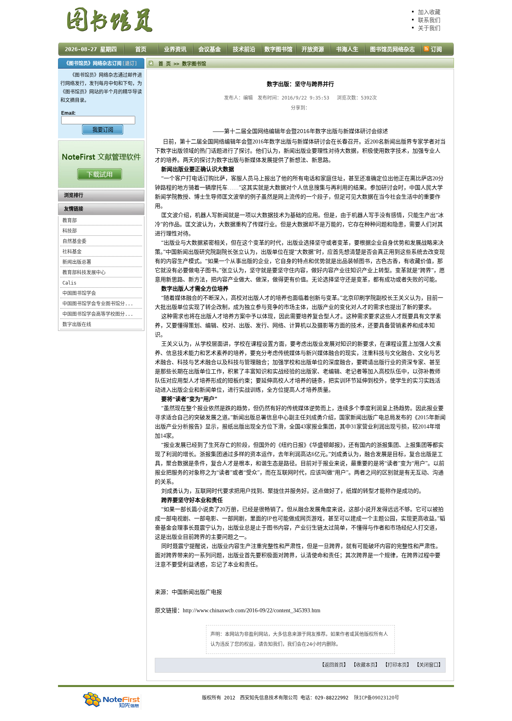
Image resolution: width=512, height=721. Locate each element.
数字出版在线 (76, 324)
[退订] (129, 63)
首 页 (164, 64)
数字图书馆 (278, 49)
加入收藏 (429, 12)
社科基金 (72, 252)
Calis (69, 283)
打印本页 (397, 665)
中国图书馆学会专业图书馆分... (97, 304)
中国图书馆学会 (79, 293)
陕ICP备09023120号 (376, 698)
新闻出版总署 (76, 262)
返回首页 (334, 665)
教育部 (69, 220)
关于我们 (429, 28)
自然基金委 (74, 241)
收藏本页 (365, 665)
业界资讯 (175, 49)
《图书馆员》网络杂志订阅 (93, 63)
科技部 (69, 231)
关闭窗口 (428, 665)
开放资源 (313, 49)
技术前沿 (244, 49)
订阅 (436, 49)
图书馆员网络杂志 (392, 49)
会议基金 (209, 49)
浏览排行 (73, 195)
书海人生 (347, 49)
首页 (140, 49)
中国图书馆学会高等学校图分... (97, 314)
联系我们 (429, 20)
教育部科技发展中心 (84, 272)
